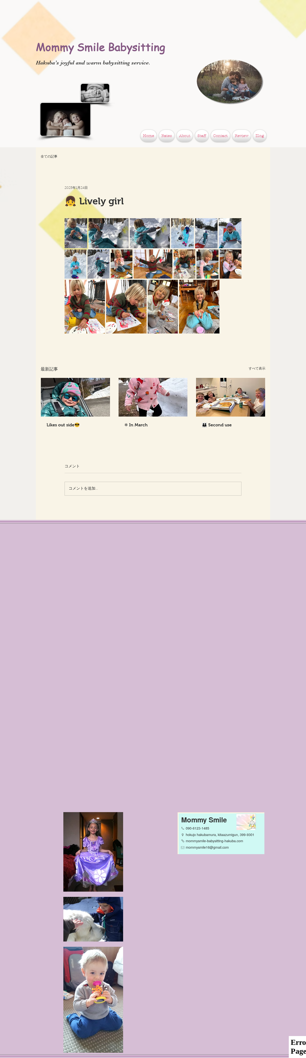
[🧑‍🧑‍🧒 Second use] (230, 397)
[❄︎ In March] (153, 397)
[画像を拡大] (76, 233)
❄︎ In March (136, 425)
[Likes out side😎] (75, 397)
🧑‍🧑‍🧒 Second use (217, 425)
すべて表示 (257, 368)
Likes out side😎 (63, 425)
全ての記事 (49, 157)
